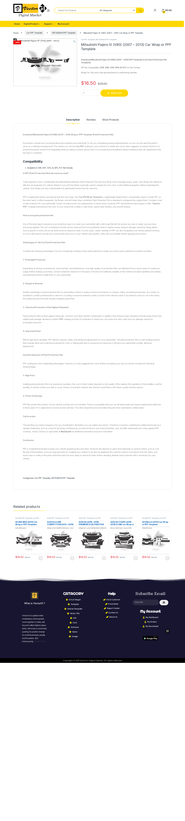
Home (17, 24)
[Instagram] (167, 631)
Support (48, 24)
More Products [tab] (110, 120)
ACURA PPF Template (23, 518)
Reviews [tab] (91, 120)
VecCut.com (66, 431)
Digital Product (31, 24)
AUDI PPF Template (54, 518)
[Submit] (164, 602)
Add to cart (116, 93)
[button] (74, 41)
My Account (63, 24)
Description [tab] (73, 120)
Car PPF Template (34, 33)
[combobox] (76, 10)
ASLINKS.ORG (40, 641)
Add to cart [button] (40, 558)
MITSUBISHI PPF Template (63, 33)
